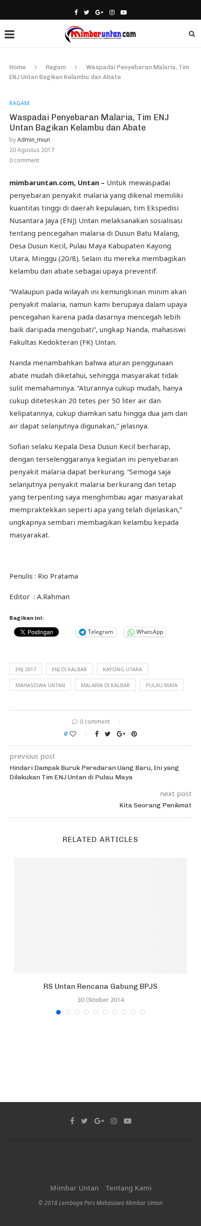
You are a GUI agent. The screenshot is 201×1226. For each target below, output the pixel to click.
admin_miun (33, 140)
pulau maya (162, 685)
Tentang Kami (128, 1187)
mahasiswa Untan (40, 685)
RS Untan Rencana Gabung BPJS (100, 986)
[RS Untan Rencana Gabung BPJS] (100, 915)
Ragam (56, 67)
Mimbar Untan (74, 1187)
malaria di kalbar (105, 685)
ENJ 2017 (25, 669)
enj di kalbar (69, 669)
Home (17, 67)
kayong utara (122, 669)
